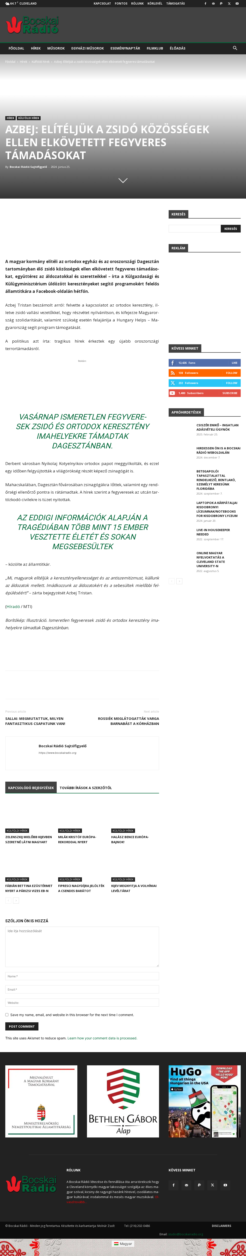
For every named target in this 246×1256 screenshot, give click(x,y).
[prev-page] (8, 901)
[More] (168, 689)
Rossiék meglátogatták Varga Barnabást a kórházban (128, 721)
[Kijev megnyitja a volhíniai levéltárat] (135, 865)
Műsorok (56, 48)
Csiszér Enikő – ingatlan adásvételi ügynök (218, 427)
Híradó (13, 606)
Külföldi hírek (40, 62)
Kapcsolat (102, 3)
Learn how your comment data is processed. (102, 1038)
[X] (229, 3)
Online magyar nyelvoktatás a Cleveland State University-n (211, 559)
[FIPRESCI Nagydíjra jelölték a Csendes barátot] (82, 865)
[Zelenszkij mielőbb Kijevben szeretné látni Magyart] (29, 816)
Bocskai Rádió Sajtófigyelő (28, 167)
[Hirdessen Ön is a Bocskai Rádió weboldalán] (181, 454)
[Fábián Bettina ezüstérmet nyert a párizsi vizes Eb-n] (29, 865)
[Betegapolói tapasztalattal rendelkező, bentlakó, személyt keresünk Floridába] (180, 477)
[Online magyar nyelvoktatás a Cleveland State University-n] (180, 559)
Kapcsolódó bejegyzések (31, 787)
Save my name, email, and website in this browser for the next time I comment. (72, 1015)
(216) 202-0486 (140, 1226)
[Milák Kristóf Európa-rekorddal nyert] (82, 816)
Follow (231, 373)
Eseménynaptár (125, 48)
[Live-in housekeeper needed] (180, 536)
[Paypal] (221, 3)
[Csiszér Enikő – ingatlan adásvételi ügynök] (181, 431)
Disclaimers (221, 1226)
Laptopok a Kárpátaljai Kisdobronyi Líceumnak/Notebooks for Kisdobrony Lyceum (217, 509)
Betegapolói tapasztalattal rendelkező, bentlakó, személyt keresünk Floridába (216, 480)
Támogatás (175, 3)
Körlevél (155, 3)
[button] (235, 48)
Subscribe (229, 393)
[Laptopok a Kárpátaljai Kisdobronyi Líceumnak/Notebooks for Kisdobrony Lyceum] (180, 509)
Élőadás (177, 48)
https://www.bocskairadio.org (57, 752)
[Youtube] (237, 3)
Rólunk (137, 3)
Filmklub (155, 48)
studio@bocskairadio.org (185, 1234)
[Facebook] (205, 3)
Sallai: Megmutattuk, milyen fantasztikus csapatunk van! (35, 721)
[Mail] (213, 3)
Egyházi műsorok (87, 48)
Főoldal (16, 48)
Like (234, 362)
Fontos (121, 3)
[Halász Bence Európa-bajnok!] (135, 816)
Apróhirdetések (186, 412)
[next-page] (16, 901)
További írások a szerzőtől (86, 787)
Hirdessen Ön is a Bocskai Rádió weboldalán (218, 450)
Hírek (36, 48)
